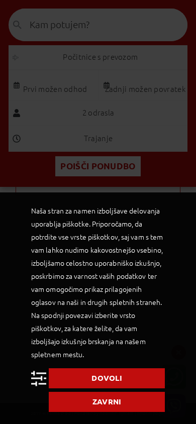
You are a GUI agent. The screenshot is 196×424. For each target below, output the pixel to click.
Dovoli (106, 378)
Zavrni (107, 401)
